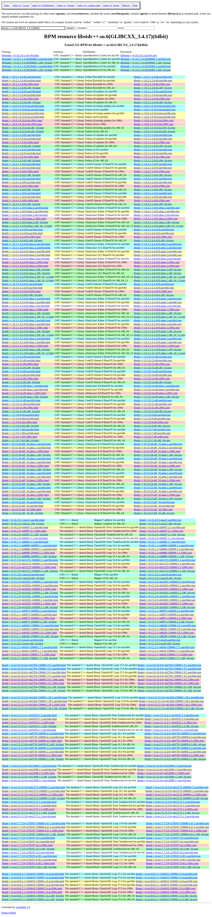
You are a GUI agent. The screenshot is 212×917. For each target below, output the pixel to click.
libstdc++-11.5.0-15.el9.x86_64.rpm (152, 367)
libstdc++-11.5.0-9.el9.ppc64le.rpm (152, 418)
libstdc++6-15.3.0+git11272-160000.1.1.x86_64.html (30, 571)
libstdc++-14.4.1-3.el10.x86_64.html (21, 175)
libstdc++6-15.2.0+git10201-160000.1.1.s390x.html (29, 603)
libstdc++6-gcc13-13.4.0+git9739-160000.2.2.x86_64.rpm (175, 759)
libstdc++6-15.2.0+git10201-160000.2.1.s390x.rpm (166, 589)
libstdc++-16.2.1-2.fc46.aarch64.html (21, 77)
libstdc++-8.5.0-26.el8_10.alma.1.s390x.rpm (157, 465)
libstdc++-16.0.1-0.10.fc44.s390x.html (22, 120)
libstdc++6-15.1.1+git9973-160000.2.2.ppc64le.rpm (166, 614)
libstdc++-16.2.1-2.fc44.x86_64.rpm (153, 102)
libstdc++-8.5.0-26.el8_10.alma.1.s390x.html (25, 465)
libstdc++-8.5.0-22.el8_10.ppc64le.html (22, 505)
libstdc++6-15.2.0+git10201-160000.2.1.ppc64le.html (30, 585)
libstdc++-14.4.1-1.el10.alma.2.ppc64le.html (25, 211)
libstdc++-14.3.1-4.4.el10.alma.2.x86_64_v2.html (28, 276)
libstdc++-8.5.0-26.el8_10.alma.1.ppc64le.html (26, 462)
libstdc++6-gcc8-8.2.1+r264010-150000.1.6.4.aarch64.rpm (166, 874)
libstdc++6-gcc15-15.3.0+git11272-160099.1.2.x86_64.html (33, 798)
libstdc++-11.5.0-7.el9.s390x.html (19, 436)
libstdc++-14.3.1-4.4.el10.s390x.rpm (153, 236)
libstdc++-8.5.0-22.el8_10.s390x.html (21, 509)
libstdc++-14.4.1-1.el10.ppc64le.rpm (153, 196)
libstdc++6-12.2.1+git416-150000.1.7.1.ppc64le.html (29, 651)
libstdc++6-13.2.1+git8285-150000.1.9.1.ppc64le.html (30, 629)
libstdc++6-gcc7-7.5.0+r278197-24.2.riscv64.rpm (172, 852)
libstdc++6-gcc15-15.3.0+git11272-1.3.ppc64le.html (29, 805)
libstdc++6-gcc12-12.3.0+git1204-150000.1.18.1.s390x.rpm (170, 704)
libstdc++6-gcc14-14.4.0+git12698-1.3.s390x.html (28, 773)
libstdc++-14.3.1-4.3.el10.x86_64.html (22, 295)
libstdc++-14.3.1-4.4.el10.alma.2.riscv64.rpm (157, 258)
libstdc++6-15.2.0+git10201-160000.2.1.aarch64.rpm (167, 581)
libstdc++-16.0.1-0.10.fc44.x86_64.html (23, 127)
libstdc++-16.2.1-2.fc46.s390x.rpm (152, 84)
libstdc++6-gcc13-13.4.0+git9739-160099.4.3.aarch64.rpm (175, 733)
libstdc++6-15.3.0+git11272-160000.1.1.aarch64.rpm (167, 560)
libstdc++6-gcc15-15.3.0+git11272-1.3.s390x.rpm (172, 809)
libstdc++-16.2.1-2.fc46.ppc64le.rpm (153, 80)
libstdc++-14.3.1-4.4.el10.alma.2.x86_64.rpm (157, 269)
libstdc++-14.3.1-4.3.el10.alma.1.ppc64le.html (26, 302)
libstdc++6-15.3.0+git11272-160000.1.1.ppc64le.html (30, 563)
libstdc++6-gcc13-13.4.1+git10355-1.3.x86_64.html (29, 726)
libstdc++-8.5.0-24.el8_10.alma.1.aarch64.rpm (158, 473)
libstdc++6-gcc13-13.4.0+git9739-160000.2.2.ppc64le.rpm (175, 751)
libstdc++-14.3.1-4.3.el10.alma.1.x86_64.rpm (157, 313)
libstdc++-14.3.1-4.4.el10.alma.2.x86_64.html (26, 269)
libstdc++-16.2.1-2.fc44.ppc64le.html (21, 95)
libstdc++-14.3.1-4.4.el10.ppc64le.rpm (154, 233)
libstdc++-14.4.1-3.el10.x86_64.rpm (153, 175)
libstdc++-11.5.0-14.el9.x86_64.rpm (152, 382)
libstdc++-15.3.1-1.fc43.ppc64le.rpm (153, 138)
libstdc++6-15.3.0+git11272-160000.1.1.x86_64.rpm (167, 571)
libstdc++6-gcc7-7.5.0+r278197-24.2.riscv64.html (28, 852)
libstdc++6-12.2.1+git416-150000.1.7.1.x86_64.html (29, 658)
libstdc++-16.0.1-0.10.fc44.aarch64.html (23, 106)
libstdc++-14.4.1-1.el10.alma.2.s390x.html (24, 218)
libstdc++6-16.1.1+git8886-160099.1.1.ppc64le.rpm (166, 549)
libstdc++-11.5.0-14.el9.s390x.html (20, 378)
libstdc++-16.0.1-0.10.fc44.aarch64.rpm (154, 106)
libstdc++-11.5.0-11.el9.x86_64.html (21, 411)
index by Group (21, 5)
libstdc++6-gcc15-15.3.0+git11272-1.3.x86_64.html (29, 812)
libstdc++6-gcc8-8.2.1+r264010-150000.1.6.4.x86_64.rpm (166, 895)
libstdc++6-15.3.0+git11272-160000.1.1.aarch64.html (30, 560)
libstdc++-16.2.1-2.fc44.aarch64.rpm (153, 91)
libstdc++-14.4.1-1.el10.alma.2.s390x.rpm (156, 218)
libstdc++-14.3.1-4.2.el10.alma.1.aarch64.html (26, 320)
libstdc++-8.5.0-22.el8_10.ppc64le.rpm (154, 505)
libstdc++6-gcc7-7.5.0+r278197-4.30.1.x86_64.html (29, 867)
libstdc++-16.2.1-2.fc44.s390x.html (20, 98)
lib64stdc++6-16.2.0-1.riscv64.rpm (138, 55)
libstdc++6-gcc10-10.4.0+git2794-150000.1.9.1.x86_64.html (34, 687)
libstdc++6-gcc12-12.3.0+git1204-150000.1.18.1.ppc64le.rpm (171, 701)
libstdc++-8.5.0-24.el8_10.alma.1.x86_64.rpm (158, 484)
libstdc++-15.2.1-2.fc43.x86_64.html (21, 160)
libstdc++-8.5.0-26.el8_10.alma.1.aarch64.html (26, 458)
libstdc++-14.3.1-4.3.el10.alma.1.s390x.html (25, 309)
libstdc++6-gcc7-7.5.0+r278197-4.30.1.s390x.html (28, 863)
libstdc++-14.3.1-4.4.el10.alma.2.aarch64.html (26, 244)
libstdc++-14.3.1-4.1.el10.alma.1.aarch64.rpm (158, 338)
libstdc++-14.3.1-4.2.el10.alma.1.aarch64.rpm (158, 320)
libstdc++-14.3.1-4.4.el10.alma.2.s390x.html (25, 262)
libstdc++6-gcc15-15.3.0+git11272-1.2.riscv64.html (29, 816)
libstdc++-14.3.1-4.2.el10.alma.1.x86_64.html (26, 331)
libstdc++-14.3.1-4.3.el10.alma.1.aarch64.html (26, 298)
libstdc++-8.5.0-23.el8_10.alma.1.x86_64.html (26, 498)
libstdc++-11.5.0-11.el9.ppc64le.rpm (153, 404)
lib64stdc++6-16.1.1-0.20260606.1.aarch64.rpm (145, 59)
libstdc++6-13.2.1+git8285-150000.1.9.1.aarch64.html (30, 625)
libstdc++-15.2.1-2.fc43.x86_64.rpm (153, 160)
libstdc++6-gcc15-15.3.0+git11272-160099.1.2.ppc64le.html (33, 791)
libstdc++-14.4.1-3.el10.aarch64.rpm (153, 164)
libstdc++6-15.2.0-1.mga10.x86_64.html (23, 578)
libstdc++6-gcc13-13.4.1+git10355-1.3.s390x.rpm (170, 722)
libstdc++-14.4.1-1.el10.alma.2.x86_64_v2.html (27, 226)
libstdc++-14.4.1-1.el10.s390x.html (20, 200)
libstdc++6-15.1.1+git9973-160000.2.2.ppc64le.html (29, 614)
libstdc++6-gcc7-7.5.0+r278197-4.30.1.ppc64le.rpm (173, 859)
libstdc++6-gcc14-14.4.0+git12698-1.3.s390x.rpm (163, 773)
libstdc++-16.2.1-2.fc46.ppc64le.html (21, 80)
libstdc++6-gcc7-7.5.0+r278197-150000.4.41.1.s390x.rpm (176, 830)
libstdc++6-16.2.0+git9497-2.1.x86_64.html (25, 534)
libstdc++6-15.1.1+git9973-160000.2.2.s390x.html (28, 618)
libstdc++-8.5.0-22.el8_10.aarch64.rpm (154, 502)
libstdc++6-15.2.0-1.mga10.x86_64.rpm (160, 578)
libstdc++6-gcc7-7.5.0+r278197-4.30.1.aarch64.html (29, 856)
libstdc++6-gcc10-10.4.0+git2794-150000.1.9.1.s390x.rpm (168, 679)
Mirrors (126, 5)
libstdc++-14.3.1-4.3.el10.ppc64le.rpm (154, 287)
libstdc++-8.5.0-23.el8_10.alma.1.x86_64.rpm (158, 498)
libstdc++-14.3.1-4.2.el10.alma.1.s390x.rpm (157, 327)
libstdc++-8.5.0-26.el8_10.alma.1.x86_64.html (26, 469)
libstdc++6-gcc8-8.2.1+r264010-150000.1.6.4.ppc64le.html (33, 881)
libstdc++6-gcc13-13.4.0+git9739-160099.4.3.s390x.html (32, 740)
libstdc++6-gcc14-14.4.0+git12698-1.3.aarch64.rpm (164, 765)
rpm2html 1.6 (23, 907)
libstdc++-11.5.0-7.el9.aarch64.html (20, 429)
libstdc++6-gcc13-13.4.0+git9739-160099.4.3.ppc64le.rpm (175, 737)
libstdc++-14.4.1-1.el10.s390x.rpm (152, 200)
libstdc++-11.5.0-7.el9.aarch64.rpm (152, 429)
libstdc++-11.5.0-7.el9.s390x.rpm (151, 436)
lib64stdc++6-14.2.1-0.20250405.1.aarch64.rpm (145, 66)
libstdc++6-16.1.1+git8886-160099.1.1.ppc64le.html (29, 549)
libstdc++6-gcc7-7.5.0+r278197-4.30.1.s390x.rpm (172, 863)
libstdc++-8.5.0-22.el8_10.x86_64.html (22, 513)
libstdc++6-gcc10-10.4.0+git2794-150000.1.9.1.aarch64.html (34, 665)
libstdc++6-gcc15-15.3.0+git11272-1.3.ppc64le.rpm (173, 805)
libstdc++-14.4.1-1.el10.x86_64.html (21, 204)
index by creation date (88, 5)
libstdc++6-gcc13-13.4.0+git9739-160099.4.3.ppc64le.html (33, 737)
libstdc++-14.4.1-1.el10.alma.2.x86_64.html (25, 222)
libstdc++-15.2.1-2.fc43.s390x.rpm (152, 156)
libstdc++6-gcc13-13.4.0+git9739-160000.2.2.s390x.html (32, 755)
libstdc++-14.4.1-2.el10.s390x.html (20, 186)
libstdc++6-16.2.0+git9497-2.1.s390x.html (24, 531)
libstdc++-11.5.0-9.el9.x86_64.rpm (152, 425)
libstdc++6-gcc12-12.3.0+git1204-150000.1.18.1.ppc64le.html (34, 701)
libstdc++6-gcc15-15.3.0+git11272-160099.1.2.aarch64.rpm (177, 787)
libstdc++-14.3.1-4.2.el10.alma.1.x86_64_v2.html (28, 335)
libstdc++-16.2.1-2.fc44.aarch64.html (21, 91)
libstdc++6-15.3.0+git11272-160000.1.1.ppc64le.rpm (167, 563)
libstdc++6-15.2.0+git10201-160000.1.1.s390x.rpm (166, 603)
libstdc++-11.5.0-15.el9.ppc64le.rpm (153, 360)
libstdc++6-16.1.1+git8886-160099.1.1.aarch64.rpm (166, 545)
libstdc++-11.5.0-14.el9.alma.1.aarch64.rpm (156, 385)
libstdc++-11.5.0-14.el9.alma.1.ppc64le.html (25, 389)
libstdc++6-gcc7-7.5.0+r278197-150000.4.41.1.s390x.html (32, 830)
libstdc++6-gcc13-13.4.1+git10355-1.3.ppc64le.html (29, 719)
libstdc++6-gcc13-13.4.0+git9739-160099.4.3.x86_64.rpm (175, 744)
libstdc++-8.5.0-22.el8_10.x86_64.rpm (154, 513)
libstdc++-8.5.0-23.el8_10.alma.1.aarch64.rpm (158, 487)
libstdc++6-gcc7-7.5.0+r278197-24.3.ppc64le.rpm (172, 841)
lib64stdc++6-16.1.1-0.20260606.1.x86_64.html (27, 62)
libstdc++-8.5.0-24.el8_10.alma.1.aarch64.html (26, 473)
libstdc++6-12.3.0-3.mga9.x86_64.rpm (159, 643)
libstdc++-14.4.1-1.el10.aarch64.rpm (153, 193)
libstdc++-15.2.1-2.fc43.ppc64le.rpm (153, 153)
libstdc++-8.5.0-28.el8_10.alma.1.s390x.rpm (157, 451)
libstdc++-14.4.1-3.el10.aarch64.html (21, 164)
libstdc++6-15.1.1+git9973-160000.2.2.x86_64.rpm (166, 621)
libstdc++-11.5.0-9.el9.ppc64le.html (20, 418)
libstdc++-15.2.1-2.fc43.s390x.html (20, 156)
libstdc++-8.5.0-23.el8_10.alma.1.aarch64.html (26, 487)
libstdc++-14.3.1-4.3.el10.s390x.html (21, 291)
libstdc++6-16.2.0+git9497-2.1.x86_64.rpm (162, 534)
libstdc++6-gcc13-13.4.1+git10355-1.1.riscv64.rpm (171, 729)
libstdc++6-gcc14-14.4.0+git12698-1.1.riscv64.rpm (164, 780)
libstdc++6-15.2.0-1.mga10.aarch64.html (23, 574)
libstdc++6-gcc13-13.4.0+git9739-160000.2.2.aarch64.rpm (175, 748)
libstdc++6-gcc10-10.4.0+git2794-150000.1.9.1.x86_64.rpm (169, 687)
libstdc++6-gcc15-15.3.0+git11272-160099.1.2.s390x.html (32, 794)
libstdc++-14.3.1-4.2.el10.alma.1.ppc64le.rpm (158, 324)
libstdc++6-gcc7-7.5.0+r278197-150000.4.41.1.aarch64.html (33, 823)
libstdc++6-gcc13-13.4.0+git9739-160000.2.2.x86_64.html (33, 759)
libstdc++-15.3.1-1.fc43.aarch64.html (21, 135)
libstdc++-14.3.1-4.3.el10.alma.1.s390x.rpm (157, 309)
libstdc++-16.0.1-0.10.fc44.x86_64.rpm (154, 127)
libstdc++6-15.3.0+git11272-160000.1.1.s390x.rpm (166, 567)
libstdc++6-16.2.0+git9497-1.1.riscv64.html (25, 538)
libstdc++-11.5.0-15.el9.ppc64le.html (21, 360)
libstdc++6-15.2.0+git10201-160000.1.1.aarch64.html (30, 596)
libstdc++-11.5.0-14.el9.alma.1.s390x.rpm (155, 393)
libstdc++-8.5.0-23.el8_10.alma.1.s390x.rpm (157, 495)
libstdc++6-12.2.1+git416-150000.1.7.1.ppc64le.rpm (166, 651)
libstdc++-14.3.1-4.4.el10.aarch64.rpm (154, 229)
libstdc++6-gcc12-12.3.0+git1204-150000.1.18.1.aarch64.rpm (171, 697)
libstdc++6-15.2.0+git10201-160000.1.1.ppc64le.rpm (167, 600)
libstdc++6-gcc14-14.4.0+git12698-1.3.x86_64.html (29, 776)
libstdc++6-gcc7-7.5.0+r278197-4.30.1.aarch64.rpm (173, 856)
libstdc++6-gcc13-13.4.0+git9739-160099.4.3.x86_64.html (33, 744)
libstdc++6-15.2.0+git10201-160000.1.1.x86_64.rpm (167, 607)
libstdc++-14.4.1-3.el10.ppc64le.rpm (153, 167)
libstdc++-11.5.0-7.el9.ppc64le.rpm (152, 433)
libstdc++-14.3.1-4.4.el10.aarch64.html (22, 229)
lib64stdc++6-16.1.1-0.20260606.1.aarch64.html (27, 59)
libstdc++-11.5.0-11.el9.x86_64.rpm (152, 411)
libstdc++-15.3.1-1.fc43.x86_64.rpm (153, 146)
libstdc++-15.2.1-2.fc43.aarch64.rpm (153, 149)
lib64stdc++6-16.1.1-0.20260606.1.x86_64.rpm (145, 62)
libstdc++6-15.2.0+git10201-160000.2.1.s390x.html (29, 589)
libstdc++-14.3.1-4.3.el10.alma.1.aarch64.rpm (158, 298)
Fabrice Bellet (8, 912)
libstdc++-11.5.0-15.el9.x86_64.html (21, 367)
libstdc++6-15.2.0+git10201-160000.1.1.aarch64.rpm (167, 596)
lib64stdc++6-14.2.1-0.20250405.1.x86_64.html (27, 70)
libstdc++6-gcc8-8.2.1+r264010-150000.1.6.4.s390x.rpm (165, 888)
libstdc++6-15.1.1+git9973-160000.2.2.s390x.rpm (165, 618)
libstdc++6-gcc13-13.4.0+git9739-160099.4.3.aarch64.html (33, 733)
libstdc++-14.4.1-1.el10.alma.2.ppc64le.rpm (157, 211)
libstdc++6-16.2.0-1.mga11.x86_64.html (23, 523)
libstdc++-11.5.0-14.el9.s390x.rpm (152, 378)
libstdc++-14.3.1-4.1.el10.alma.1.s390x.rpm (157, 345)
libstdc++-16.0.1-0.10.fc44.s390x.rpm (153, 120)
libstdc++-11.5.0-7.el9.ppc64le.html (20, 433)
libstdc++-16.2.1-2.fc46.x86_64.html (21, 87)
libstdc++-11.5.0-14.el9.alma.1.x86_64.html (25, 396)
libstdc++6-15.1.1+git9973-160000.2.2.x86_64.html (29, 621)
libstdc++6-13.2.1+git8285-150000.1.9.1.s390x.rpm (166, 632)
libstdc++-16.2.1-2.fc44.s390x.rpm (152, 98)
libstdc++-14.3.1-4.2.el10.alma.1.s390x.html (25, 327)
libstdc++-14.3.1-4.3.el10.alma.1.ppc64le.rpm (158, 302)
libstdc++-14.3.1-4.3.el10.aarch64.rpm (154, 284)
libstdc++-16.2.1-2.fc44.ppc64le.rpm (153, 95)
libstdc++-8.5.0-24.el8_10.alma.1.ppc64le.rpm (158, 476)
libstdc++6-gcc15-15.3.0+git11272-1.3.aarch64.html (29, 802)
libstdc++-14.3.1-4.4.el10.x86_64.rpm (154, 240)
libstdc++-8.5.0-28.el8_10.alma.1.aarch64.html (26, 444)
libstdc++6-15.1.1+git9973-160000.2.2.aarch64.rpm (166, 611)
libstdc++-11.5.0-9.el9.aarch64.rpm (152, 415)
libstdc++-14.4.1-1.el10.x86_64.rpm (153, 204)
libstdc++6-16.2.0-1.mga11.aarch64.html (23, 520)
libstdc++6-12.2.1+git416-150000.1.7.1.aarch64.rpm (166, 647)
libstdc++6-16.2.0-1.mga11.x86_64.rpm (160, 523)
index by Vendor (66, 5)
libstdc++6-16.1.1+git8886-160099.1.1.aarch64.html (29, 545)
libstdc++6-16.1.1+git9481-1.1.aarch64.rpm (162, 541)
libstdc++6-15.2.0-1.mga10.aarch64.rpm (160, 574)
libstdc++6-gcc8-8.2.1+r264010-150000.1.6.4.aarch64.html (33, 874)
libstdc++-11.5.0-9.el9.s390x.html (19, 422)
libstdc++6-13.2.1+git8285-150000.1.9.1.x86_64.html (30, 636)
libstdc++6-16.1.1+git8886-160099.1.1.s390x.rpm (165, 552)
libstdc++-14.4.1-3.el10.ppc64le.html (21, 167)
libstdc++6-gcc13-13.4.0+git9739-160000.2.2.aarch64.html (33, 748)
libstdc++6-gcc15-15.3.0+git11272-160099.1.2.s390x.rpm (176, 794)
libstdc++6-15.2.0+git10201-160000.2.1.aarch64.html (30, 581)
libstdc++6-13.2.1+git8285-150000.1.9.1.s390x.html (29, 632)
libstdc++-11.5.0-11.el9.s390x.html (20, 407)
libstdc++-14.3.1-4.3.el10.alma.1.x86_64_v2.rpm (159, 316)
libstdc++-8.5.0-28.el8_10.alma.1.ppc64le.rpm (158, 447)
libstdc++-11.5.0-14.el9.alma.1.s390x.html (24, 393)
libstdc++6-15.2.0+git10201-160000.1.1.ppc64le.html (30, 600)
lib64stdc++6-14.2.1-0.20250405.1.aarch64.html (27, 66)
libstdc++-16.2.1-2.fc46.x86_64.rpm (153, 87)
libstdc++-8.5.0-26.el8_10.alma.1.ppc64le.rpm (158, 462)
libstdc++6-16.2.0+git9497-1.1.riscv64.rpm (162, 538)
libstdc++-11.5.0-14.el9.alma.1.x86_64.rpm (156, 396)
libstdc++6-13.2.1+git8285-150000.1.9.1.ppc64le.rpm (167, 629)
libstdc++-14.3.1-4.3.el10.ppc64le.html (22, 287)
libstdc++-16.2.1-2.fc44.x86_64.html (21, 102)
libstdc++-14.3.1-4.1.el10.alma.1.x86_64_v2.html (28, 353)
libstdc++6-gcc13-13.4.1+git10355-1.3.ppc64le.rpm (171, 719)
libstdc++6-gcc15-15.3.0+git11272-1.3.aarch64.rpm (173, 802)
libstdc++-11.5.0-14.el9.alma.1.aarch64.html (25, 385)
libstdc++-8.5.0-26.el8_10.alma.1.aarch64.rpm (158, 458)
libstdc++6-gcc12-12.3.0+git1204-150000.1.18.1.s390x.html (33, 704)
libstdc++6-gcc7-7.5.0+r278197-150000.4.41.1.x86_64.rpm (177, 834)
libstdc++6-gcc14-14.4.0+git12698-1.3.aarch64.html (29, 765)
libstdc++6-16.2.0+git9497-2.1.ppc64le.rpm (162, 527)
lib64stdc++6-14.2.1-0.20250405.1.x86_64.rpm (145, 70)
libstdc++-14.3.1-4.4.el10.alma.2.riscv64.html (26, 258)
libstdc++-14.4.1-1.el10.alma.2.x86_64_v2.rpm (158, 226)
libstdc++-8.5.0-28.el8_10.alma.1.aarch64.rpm (158, 444)
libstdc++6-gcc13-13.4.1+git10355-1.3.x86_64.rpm (171, 726)
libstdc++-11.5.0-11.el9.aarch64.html (21, 400)
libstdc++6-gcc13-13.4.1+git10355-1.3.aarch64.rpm (171, 715)
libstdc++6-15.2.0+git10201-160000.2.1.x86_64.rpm (167, 592)
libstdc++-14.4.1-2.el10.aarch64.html (21, 178)
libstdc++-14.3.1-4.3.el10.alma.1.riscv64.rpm (157, 306)
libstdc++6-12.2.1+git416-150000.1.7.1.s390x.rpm (165, 654)
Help (135, 5)
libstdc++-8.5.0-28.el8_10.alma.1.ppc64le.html (26, 447)
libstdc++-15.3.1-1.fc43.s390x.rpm (152, 142)
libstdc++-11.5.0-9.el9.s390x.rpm (151, 422)
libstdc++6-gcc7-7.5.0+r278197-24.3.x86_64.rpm (172, 848)
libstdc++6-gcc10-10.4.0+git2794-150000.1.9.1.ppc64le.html (34, 672)
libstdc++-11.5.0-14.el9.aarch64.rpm (153, 371)
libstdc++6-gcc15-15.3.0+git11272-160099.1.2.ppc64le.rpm (177, 791)
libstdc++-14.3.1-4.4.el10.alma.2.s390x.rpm (157, 262)
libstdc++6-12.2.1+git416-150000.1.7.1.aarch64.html (29, 647)
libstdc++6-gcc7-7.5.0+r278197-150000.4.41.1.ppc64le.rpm (177, 827)
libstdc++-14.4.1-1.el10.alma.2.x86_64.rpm (156, 222)
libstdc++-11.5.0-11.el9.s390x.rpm (152, 407)
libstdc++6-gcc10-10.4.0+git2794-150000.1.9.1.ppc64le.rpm (169, 672)
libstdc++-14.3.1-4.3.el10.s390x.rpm (153, 291)
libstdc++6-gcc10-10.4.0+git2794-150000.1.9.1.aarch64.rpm (169, 665)
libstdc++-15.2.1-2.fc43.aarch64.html (21, 149)
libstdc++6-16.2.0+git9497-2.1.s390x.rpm (161, 531)
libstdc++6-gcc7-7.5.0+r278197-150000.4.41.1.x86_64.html (33, 834)
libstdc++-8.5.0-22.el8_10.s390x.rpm (153, 509)
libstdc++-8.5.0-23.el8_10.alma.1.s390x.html (25, 495)
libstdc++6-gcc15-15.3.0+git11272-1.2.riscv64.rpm (172, 816)
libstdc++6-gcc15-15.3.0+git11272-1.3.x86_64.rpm (172, 812)
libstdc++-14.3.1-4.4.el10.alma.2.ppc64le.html (26, 251)
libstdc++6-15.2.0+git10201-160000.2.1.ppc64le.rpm (167, 585)
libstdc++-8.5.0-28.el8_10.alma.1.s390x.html (25, 451)
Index (7, 5)
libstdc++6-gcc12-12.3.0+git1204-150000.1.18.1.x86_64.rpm (171, 708)
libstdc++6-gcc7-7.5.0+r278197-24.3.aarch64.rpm (172, 838)
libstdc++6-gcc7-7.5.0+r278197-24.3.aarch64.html (28, 838)
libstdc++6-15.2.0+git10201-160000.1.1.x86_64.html (30, 607)
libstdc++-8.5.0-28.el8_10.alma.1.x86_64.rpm (158, 455)
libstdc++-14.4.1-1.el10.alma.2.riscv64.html (25, 215)
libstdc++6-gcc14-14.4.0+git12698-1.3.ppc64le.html (29, 769)
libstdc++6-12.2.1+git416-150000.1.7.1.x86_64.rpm (166, 658)
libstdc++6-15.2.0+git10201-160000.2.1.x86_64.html (30, 592)
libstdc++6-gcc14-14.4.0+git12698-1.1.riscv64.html (29, 780)
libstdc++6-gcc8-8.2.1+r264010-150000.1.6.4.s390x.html (32, 888)
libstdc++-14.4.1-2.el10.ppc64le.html (21, 182)
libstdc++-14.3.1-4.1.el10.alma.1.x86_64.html (26, 349)
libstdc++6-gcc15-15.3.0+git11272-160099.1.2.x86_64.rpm (177, 798)
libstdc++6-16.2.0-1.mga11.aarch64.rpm (160, 520)
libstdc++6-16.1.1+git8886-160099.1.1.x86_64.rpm (166, 556)
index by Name (111, 5)
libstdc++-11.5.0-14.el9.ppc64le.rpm (153, 375)
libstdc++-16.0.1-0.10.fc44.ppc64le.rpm (154, 113)
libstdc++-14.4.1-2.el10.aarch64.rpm (153, 178)
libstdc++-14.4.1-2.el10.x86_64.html (21, 189)
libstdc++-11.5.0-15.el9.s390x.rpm (152, 364)
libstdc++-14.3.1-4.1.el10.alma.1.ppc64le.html (26, 342)
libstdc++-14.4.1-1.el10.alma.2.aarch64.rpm (157, 207)
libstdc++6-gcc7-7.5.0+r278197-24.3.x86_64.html (28, 848)
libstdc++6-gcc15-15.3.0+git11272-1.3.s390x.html (28, 809)
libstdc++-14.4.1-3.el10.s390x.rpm (152, 171)
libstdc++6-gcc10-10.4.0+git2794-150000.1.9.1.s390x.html (33, 679)
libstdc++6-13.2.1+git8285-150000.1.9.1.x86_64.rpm (167, 636)
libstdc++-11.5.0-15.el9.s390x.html (20, 364)
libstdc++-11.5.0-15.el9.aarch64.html (21, 356)
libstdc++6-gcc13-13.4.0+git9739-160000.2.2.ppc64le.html (33, 751)
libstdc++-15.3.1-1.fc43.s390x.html (20, 142)
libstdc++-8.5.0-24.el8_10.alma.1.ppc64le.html (26, 476)
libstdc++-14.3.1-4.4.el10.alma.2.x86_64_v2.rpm (159, 276)
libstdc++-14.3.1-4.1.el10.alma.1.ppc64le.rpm (158, 342)
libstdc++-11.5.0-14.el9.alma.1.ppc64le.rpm (156, 389)
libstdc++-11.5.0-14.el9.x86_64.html (21, 382)
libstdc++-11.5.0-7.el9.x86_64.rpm (152, 440)
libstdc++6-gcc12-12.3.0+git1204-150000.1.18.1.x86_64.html (34, 708)
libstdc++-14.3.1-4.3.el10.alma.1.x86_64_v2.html (28, 316)
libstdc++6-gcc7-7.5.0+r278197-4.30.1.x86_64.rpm (173, 867)
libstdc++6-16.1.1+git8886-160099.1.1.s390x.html (28, 552)
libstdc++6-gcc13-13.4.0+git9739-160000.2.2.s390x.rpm (174, 755)
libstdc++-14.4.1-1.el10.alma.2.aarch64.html (25, 207)
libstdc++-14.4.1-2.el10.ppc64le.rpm (153, 182)
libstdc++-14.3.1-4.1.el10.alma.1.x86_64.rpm (157, 349)
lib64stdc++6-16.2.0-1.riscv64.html (20, 55)
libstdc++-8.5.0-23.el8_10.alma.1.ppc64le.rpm (158, 491)
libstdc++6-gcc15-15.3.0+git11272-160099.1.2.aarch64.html (33, 787)
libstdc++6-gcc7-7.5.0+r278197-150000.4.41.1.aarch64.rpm (177, 823)
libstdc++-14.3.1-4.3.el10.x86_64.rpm (154, 295)
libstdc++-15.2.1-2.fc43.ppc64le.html (21, 153)
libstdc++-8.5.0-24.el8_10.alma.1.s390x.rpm (157, 480)
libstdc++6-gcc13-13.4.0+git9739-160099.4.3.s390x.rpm (174, 740)
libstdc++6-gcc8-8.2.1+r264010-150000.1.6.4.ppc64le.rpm (166, 881)
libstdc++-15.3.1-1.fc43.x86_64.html (21, 146)
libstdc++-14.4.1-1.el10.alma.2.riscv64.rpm (156, 215)
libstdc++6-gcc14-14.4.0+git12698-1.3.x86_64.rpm (164, 776)
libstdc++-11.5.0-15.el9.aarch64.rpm (153, 356)
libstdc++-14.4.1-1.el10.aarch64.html (21, 193)
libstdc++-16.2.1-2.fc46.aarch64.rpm (153, 77)
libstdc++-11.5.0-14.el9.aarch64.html (21, 371)
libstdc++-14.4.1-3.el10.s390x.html (20, 171)
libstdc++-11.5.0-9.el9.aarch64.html (20, 415)
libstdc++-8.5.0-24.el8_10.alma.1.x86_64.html (26, 484)
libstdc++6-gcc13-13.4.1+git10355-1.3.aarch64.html (29, 715)
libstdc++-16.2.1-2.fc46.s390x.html (20, 84)
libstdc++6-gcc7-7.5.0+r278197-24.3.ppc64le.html (28, 841)
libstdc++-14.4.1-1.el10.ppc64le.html (21, 196)
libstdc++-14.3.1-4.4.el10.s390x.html (21, 236)
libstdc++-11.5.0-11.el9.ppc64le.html (21, 404)
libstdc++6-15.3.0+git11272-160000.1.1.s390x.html (29, 567)
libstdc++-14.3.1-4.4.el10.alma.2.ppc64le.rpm (158, 251)
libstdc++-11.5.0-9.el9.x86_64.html (20, 425)
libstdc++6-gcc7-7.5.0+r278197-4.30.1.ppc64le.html (29, 859)
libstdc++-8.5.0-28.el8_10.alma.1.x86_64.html (26, 455)
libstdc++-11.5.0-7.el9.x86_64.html (20, 440)
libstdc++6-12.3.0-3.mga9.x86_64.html (22, 643)
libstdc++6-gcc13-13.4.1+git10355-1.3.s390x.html (28, 722)
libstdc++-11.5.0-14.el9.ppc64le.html (21, 375)
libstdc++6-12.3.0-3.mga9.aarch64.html (22, 640)
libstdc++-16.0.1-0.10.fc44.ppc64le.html (23, 113)
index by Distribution (43, 5)
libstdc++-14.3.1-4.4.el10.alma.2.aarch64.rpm (158, 244)
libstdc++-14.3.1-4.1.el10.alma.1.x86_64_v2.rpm (159, 353)
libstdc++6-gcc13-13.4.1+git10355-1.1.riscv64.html (29, 729)
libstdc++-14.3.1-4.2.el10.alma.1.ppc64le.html (26, 324)
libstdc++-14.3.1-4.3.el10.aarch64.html (22, 284)
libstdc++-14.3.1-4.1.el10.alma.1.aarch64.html (26, 338)
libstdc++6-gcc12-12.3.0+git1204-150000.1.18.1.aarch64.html (34, 697)
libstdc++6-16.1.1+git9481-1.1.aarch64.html (25, 541)
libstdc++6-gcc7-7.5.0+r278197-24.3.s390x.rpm (171, 845)
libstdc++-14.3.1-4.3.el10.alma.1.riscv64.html (26, 306)
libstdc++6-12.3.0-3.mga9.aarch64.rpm (159, 640)
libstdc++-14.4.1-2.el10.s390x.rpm (152, 186)
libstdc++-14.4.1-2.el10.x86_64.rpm (153, 189)
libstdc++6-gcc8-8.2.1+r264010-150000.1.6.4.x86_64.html (33, 895)
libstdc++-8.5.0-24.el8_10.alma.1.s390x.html (25, 480)
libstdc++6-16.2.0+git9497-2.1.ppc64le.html (25, 527)
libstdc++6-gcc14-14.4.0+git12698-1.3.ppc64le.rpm (164, 769)
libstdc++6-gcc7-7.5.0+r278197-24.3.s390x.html (27, 845)
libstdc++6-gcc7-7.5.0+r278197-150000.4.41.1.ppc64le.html (33, 827)
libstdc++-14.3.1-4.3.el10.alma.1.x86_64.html (26, 313)
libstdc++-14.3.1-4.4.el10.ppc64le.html (22, 233)
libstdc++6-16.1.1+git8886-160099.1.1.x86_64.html (29, 556)
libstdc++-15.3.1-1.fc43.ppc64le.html (21, 138)
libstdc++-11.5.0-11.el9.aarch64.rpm (153, 400)
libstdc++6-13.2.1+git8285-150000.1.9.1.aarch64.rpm (167, 625)
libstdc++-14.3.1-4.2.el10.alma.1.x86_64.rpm (157, 331)
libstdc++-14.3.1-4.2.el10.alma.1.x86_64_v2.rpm (159, 335)
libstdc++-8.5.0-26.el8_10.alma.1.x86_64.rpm (158, 469)
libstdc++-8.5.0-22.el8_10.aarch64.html (22, 502)
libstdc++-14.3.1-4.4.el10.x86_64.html (22, 240)
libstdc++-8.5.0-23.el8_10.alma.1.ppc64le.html (26, 491)
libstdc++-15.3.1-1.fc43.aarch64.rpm (153, 135)
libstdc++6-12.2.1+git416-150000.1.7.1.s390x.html (28, 654)
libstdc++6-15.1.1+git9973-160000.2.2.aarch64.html (29, 611)
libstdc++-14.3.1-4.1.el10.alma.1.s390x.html (25, 345)
